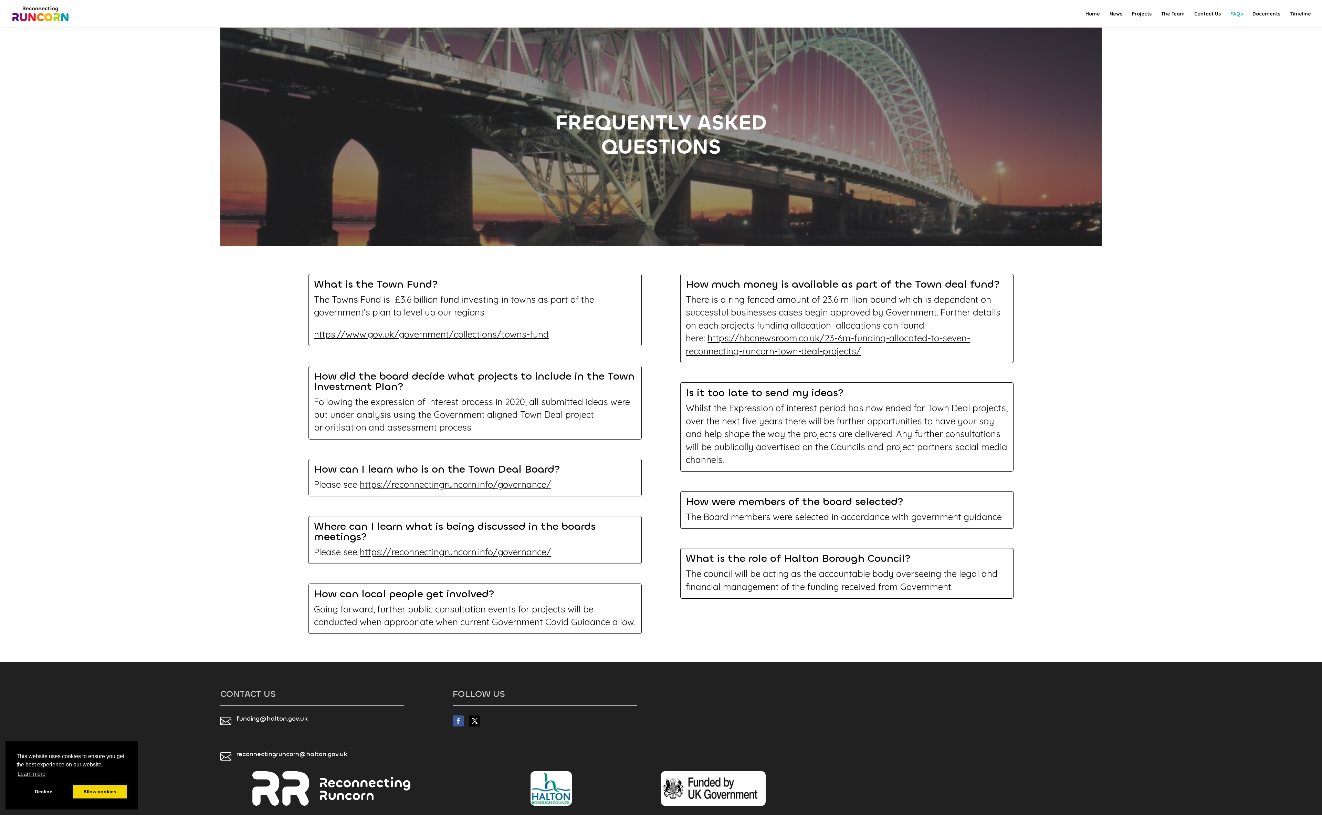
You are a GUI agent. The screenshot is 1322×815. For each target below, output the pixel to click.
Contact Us (1207, 14)
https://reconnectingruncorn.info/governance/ (455, 484)
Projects (1142, 14)
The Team (1173, 14)
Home (1092, 14)
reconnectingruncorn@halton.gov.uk (292, 754)
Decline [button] (43, 791)
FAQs (1236, 14)
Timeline (1300, 14)
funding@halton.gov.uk (272, 718)
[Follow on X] (474, 720)
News (1116, 14)
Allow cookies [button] (99, 791)
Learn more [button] (31, 774)
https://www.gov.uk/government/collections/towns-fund (431, 334)
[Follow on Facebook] (458, 720)
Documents (1266, 14)
